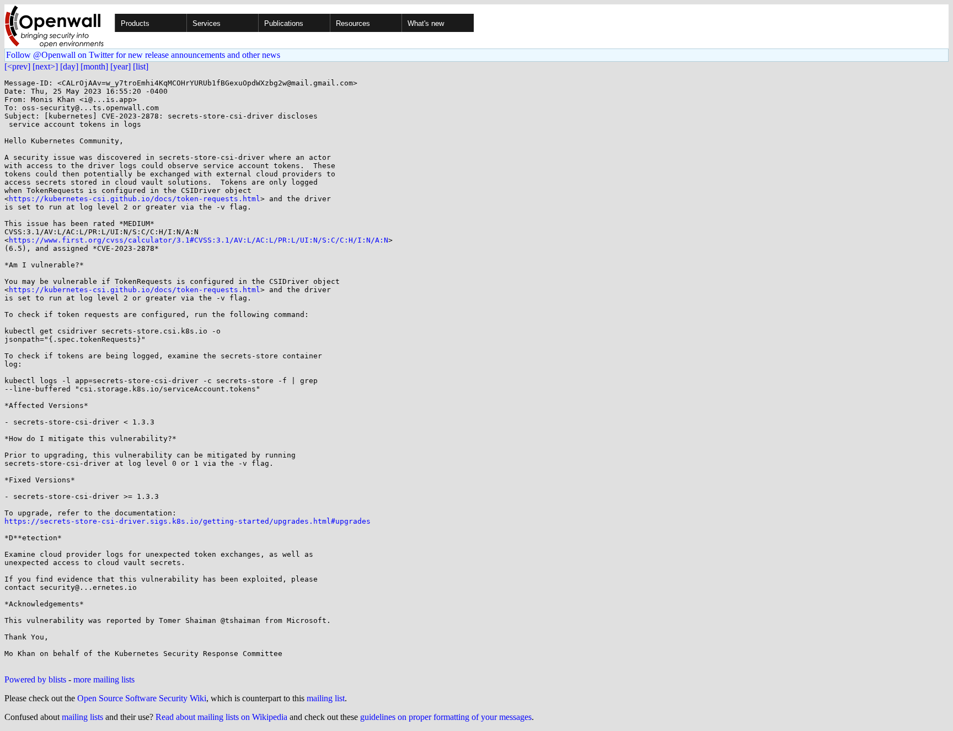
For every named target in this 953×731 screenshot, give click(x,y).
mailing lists (82, 717)
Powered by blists (35, 679)
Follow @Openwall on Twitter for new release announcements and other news (143, 55)
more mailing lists (104, 679)
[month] (94, 66)
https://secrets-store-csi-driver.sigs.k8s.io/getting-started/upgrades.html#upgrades (187, 521)
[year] (120, 66)
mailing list (326, 698)
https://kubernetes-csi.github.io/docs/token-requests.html (134, 199)
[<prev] (17, 66)
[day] (69, 66)
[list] (140, 66)
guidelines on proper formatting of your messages (446, 717)
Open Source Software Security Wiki (141, 698)
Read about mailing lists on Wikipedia (221, 717)
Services (206, 23)
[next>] (45, 66)
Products (135, 23)
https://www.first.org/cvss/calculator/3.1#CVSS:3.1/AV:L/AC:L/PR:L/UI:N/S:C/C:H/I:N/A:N (198, 240)
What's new (426, 23)
